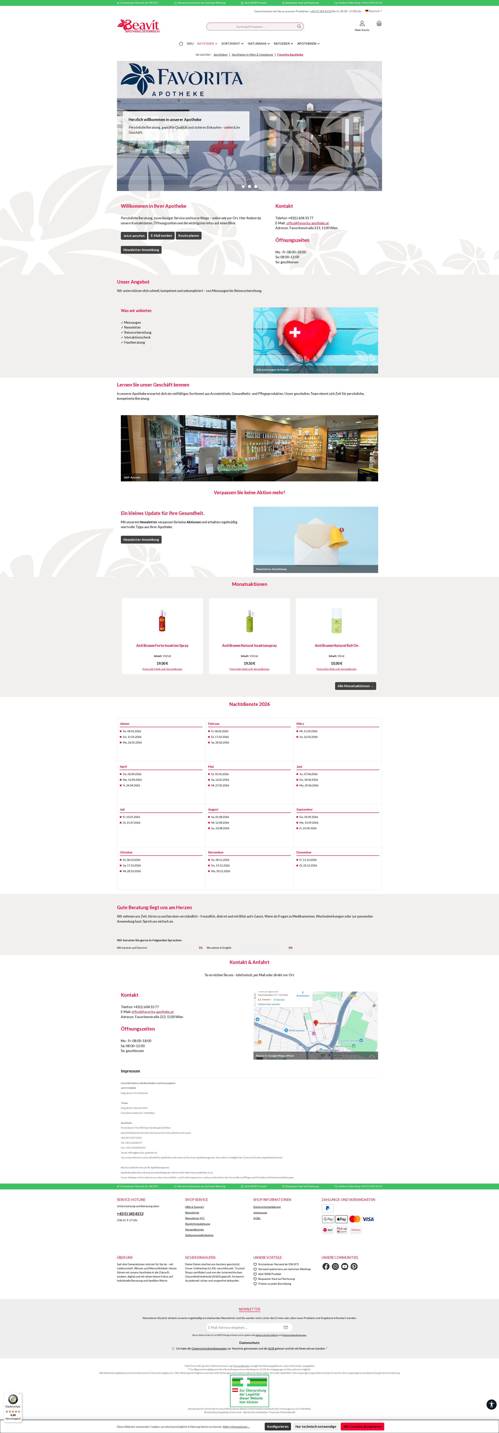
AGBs (257, 1218)
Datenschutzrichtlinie (267, 1335)
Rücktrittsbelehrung (197, 1223)
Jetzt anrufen (134, 236)
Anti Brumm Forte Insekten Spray (162, 645)
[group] (249, 126)
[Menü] (19, 1394)
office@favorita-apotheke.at (307, 223)
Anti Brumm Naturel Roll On (336, 645)
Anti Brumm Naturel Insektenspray (249, 645)
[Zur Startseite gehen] (138, 27)
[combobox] (250, 26)
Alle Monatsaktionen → (356, 686)
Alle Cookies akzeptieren (362, 1426)
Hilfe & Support (194, 1206)
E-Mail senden (161, 235)
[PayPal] (328, 1208)
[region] (249, 126)
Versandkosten (194, 1229)
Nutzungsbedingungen (294, 1335)
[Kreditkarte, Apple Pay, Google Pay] (348, 1219)
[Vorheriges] (120, 636)
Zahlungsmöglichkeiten (199, 1235)
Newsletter (192, 1212)
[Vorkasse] (356, 1229)
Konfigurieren (277, 1426)
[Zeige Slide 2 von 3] (249, 186)
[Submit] (286, 1327)
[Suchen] (299, 26)
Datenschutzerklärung (267, 1206)
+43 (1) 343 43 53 (320, 11)
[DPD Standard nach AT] (328, 1229)
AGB (271, 1348)
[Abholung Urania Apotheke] (342, 1229)
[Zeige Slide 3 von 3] (255, 186)
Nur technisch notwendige (316, 1426)
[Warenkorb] (378, 23)
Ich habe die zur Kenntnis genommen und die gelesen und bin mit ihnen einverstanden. (251, 1348)
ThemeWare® (287, 1412)
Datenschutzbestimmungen (209, 1348)
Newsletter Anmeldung (141, 250)
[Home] (181, 43)
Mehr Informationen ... (236, 1426)
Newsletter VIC (195, 1218)
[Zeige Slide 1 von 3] (243, 186)
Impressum (260, 1212)
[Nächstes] (379, 636)
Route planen (188, 235)
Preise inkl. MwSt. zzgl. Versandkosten (162, 668)
